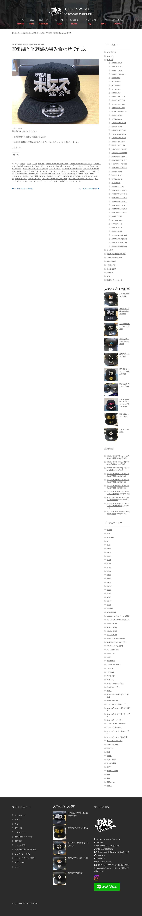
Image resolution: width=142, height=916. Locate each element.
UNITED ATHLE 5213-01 (119, 209)
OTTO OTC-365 (117, 224)
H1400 (109, 567)
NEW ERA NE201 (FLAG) (119, 246)
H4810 (109, 582)
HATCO (109, 586)
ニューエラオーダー (36, 181)
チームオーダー (54, 169)
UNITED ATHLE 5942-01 (119, 194)
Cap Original (18, 903)
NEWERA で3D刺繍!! (75, 873)
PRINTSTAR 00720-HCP (119, 149)
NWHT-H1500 (116, 183)
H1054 (109, 556)
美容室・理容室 (112, 771)
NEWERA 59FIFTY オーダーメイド (81, 164)
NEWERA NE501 (112, 635)
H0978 (109, 552)
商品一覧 (43, 22)
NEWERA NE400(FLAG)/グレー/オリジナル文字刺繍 (118, 493)
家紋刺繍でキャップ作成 (78, 828)
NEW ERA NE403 (117, 67)
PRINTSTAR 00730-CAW (119, 153)
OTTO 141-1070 (117, 220)
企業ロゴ (110, 748)
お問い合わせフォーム (103, 862)
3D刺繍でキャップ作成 (23, 188)
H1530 (109, 571)
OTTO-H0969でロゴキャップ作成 (124, 326)
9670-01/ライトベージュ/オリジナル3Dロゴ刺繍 (118, 499)
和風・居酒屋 (111, 760)
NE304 (109, 590)
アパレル (110, 680)
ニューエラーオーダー (69, 174)
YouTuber (110, 668)
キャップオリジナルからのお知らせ (35, 169)
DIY (108, 541)
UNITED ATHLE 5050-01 (119, 213)
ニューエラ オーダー (57, 171)
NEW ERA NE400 (117, 63)
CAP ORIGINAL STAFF (38, 45)
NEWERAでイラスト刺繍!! (78, 858)
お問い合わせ (117, 22)
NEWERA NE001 (112, 623)
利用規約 (124, 868)
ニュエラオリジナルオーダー (72, 169)
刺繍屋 (81, 174)
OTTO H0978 (116, 78)
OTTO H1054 (116, 82)
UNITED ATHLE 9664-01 (119, 157)
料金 (31, 22)
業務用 (109, 767)
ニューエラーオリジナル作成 (50, 174)
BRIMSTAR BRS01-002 (119, 134)
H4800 (109, 578)
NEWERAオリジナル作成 (53, 166)
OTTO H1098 (116, 85)
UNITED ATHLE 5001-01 (119, 190)
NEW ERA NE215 (117, 228)
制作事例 (74, 22)
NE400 (29, 164)
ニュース (110, 56)
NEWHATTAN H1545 (118, 141)
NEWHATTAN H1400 (118, 97)
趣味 (86, 174)
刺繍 (108, 752)
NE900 (109, 605)
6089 (108, 534)
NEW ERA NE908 (117, 179)
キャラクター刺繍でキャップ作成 (124, 341)
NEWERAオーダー (69, 166)
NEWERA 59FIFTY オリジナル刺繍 (57, 164)
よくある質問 (89, 22)
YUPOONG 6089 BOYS (119, 74)
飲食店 (92, 174)
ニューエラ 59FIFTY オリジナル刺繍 (54, 179)
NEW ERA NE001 (117, 171)
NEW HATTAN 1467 (118, 186)
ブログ (103, 22)
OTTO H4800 (116, 89)
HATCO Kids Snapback (119, 112)
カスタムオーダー (34, 179)
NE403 (35, 164)
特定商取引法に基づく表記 (116, 254)
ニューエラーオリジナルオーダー (26, 174)
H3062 (109, 575)
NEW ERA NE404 (117, 127)
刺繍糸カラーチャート (114, 280)
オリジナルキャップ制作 (29, 33)
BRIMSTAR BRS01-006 (119, 138)
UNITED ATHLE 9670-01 (119, 160)
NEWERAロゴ (111, 653)
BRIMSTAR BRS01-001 (119, 123)
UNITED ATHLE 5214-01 (119, 205)
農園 (108, 778)
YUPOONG (110, 672)
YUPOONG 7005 (117, 216)
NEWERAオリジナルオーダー (34, 166)
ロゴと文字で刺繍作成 (88, 188)
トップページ (111, 52)
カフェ (109, 691)
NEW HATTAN (111, 612)
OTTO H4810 (116, 93)
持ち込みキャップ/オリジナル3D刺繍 (124, 371)
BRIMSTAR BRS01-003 (119, 130)
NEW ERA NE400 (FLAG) (119, 235)
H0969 (109, 549)
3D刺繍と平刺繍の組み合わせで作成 (124, 311)
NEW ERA (41, 164)
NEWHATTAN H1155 (118, 100)
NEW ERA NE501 (117, 231)
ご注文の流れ (59, 22)
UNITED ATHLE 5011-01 (119, 198)
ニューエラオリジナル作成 (75, 171)
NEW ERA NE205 (117, 175)
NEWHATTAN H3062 (118, 108)
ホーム (17, 33)
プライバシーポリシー (114, 258)
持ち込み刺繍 (111, 763)
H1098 (109, 560)
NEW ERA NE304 (117, 115)
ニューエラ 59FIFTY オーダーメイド (35, 171)
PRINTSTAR (111, 661)
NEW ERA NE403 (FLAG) (119, 239)
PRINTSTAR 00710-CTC (119, 164)
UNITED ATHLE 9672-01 (119, 168)
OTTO (109, 657)
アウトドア (111, 676)
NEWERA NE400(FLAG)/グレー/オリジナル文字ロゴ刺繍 (118, 505)
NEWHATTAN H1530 (118, 104)
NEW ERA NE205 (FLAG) (119, 243)
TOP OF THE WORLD (113, 665)
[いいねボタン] (14, 154)
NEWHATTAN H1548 (118, 145)
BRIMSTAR (110, 537)
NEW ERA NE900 (117, 119)
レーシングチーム (113, 745)
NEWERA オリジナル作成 (72, 176)
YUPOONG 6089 (117, 70)
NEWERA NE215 (112, 631)
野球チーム (111, 782)
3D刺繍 (42, 33)
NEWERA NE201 (112, 627)
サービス (20, 22)
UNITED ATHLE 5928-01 (119, 201)
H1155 (109, 564)
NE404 (109, 601)
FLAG (108, 545)
